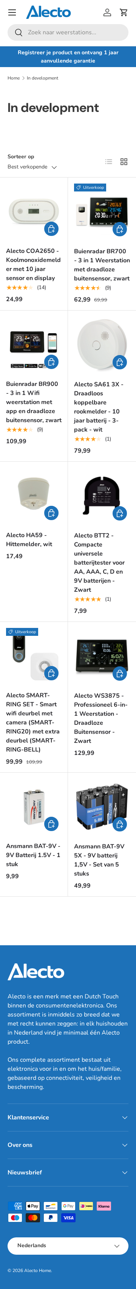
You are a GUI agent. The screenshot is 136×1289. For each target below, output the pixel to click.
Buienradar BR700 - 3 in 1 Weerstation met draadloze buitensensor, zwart (102, 265)
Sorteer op (21, 156)
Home (14, 78)
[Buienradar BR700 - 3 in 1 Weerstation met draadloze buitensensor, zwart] (102, 211)
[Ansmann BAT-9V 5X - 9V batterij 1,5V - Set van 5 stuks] (102, 806)
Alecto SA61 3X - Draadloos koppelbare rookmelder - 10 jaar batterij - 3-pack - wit (99, 407)
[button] (124, 12)
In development (42, 78)
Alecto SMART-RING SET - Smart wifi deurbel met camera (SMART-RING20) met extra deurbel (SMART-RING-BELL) (33, 722)
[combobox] (68, 32)
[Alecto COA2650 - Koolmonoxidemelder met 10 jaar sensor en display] (34, 211)
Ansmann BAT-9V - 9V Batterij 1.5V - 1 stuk (33, 855)
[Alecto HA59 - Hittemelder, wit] (34, 495)
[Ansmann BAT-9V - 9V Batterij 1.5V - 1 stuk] (34, 806)
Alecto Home (37, 1271)
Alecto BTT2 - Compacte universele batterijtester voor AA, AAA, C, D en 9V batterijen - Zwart (99, 562)
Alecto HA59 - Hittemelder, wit (29, 539)
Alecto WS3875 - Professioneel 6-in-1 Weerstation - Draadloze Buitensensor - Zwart (101, 718)
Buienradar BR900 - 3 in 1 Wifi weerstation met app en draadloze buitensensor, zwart (34, 402)
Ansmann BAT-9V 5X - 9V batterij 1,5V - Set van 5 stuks (99, 860)
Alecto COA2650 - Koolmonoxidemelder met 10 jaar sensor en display (33, 264)
